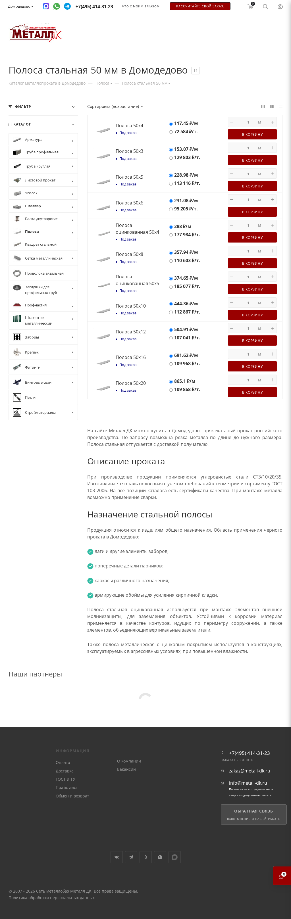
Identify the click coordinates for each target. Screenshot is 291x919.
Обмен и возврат (72, 796)
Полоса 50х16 (131, 357)
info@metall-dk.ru (248, 783)
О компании (129, 761)
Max (175, 857)
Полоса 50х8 (129, 254)
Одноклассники (146, 857)
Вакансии (126, 769)
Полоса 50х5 (129, 177)
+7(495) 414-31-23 (249, 753)
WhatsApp (160, 857)
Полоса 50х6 (129, 203)
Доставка (65, 771)
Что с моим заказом (140, 6)
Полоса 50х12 (131, 332)
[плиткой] (263, 106)
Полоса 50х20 (131, 383)
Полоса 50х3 (129, 151)
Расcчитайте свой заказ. (200, 6)
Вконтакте (117, 857)
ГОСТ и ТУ (65, 779)
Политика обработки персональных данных (52, 897)
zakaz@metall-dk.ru (249, 771)
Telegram (131, 857)
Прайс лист (67, 787)
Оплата (63, 762)
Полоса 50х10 (131, 306)
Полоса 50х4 (129, 125)
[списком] (272, 106)
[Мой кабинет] (280, 6)
